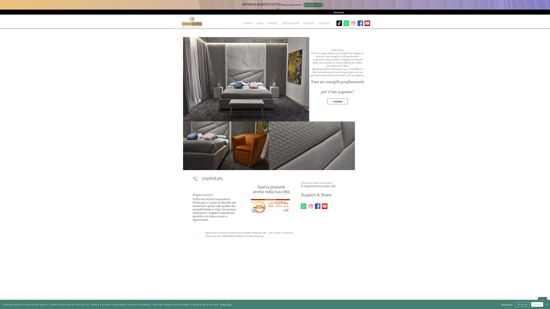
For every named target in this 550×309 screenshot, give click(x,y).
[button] (309, 23)
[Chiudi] (546, 304)
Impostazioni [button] (507, 304)
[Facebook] (360, 23)
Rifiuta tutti (522, 304)
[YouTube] (367, 23)
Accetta (537, 304)
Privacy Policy (226, 304)
